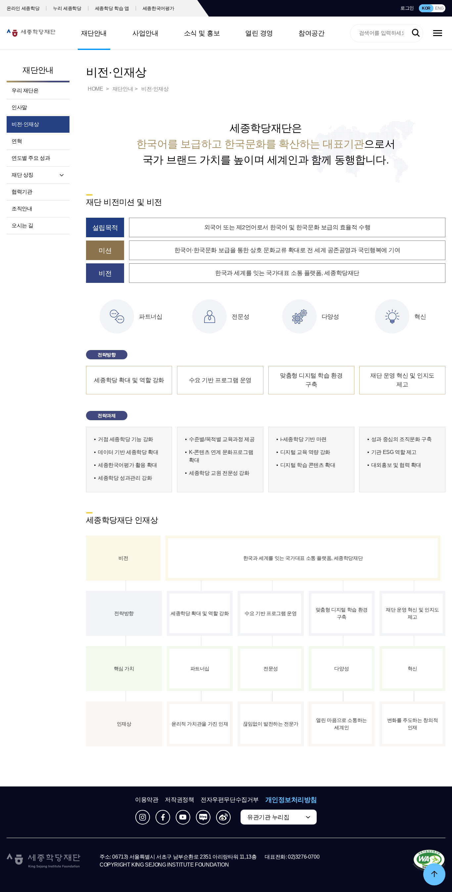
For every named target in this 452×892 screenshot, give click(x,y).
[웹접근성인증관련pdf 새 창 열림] (429, 861)
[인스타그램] (142, 817)
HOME (96, 89)
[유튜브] (183, 817)
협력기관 (22, 192)
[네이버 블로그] (203, 817)
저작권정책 (179, 800)
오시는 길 (22, 225)
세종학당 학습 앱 (112, 8)
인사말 (19, 107)
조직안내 (22, 208)
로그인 (407, 8)
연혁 (17, 141)
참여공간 (311, 33)
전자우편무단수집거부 (230, 800)
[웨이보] (223, 817)
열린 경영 (259, 33)
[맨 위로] (434, 874)
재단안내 (94, 33)
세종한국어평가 (158, 8)
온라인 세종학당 (23, 8)
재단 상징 (22, 175)
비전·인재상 (25, 124)
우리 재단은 (25, 90)
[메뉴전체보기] (437, 33)
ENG (439, 8)
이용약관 (146, 800)
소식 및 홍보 (202, 33)
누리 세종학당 (67, 8)
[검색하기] (416, 33)
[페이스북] (163, 817)
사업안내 (145, 33)
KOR (426, 8)
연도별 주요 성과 (31, 158)
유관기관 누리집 (268, 817)
